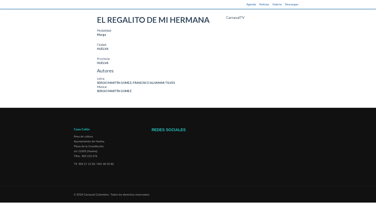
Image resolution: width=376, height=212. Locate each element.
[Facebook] (153, 137)
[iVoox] (153, 152)
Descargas (291, 4)
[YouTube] (153, 142)
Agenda (251, 4)
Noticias (264, 4)
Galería (277, 4)
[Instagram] (153, 147)
